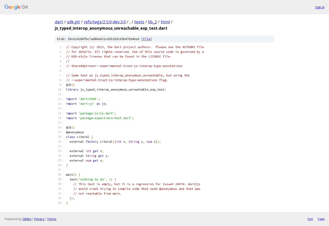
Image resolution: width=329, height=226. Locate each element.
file (146, 39)
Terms (51, 219)
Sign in (320, 7)
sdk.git (73, 21)
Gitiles (27, 219)
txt (310, 219)
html (165, 21)
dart (59, 21)
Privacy (39, 219)
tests (139, 21)
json (321, 219)
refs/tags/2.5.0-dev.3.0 (105, 21)
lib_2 (152, 21)
